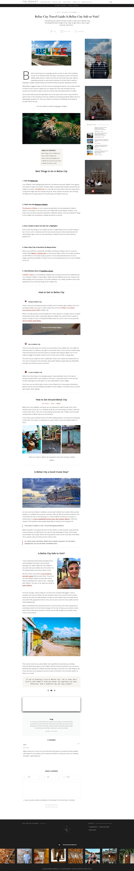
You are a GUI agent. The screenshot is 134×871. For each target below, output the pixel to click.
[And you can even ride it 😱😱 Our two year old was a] (109, 856)
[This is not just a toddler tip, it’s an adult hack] (7, 856)
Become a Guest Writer (104, 827)
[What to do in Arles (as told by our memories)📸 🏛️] (58, 856)
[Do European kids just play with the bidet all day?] (41, 856)
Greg (54, 31)
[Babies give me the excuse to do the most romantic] (126, 856)
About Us (76, 2)
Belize (58, 12)
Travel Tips (57, 2)
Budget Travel (60, 5)
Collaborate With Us (93, 827)
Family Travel (73, 5)
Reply (78, 744)
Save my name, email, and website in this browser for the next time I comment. (50, 800)
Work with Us (87, 2)
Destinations (46, 2)
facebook (47, 731)
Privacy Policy (88, 868)
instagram (54, 731)
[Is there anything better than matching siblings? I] (24, 856)
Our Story (67, 2)
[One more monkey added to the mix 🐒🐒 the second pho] (92, 856)
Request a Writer (92, 830)
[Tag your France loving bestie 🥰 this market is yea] (75, 856)
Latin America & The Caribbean (69, 12)
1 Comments (81, 31)
